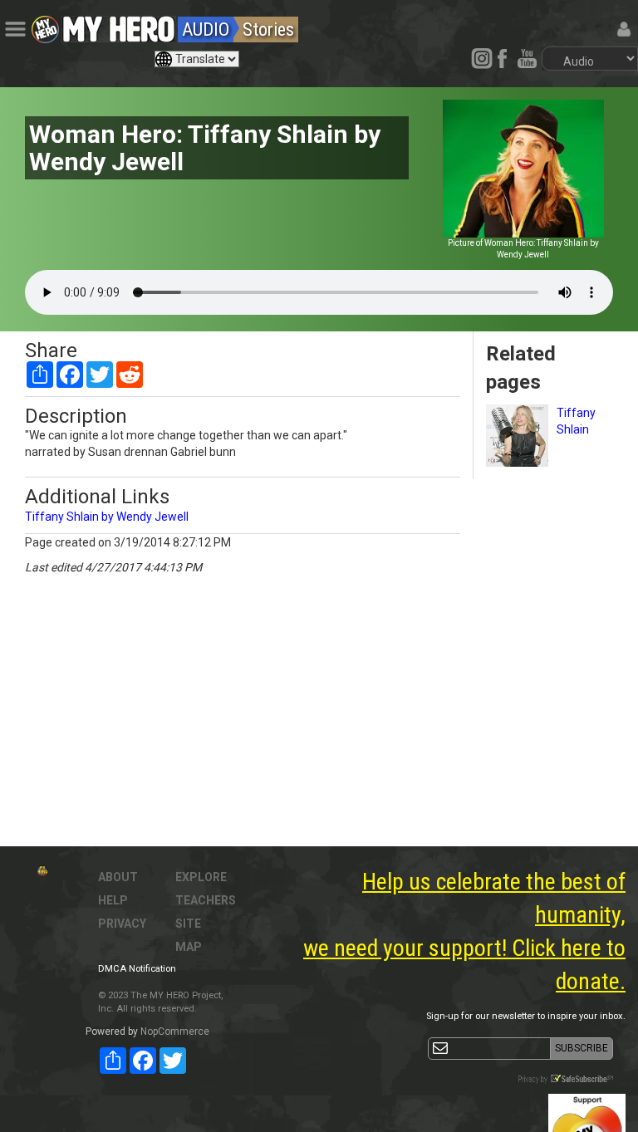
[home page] (118, 25)
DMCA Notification (137, 968)
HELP (113, 900)
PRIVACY (122, 923)
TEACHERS (205, 900)
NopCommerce (174, 1031)
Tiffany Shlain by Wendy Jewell (107, 516)
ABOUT (118, 877)
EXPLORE (201, 877)
